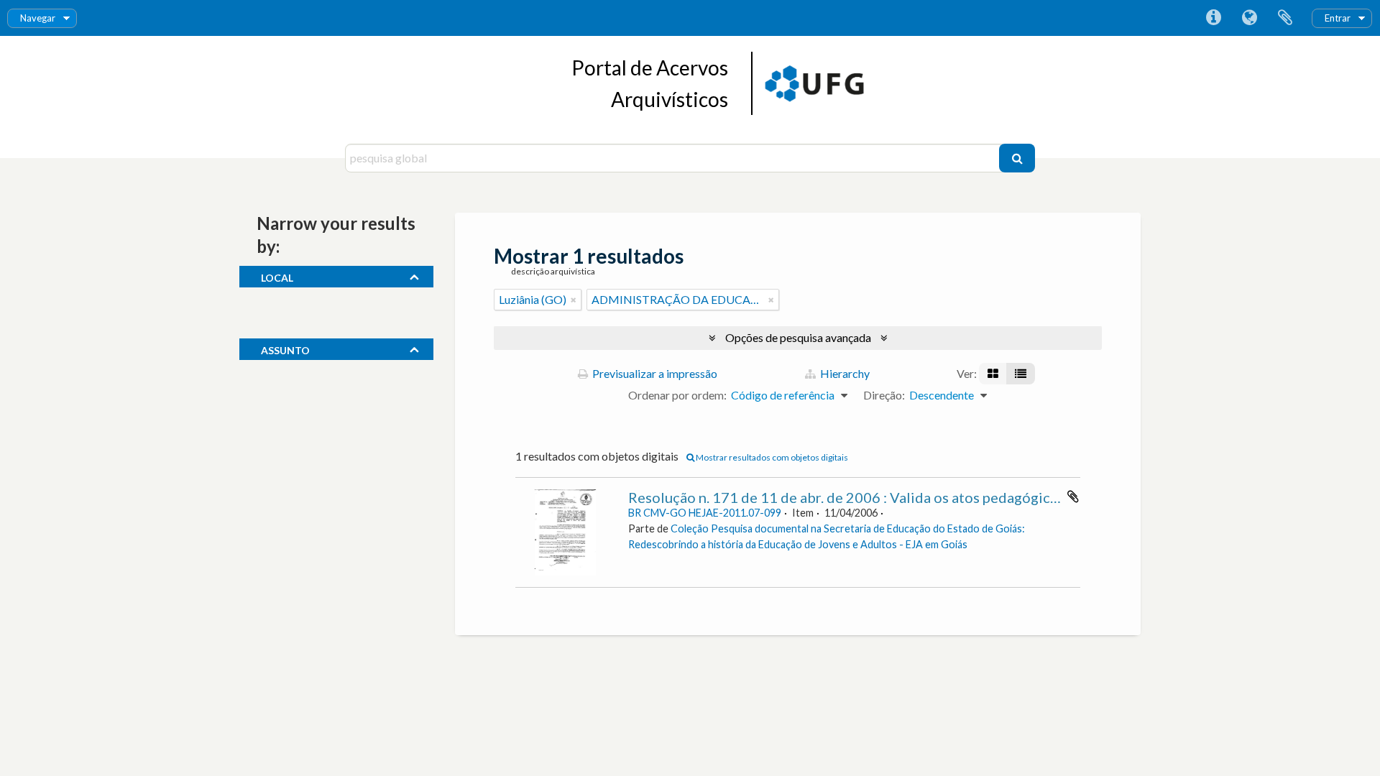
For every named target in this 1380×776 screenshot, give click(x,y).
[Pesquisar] (1017, 158)
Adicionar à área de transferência (1073, 496)
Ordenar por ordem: (677, 395)
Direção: (884, 395)
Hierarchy (844, 373)
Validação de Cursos (310, 413)
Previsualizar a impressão (653, 373)
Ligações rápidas (1213, 18)
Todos (276, 298)
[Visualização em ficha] (993, 373)
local (277, 276)
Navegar (37, 18)
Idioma (1249, 18)
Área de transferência (1285, 18)
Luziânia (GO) (294, 319)
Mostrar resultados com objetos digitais (771, 457)
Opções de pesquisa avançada (798, 337)
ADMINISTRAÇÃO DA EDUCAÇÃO (353, 392)
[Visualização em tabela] (1020, 373)
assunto (285, 348)
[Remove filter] (573, 300)
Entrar (1338, 18)
